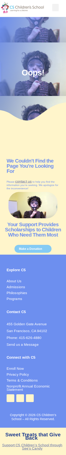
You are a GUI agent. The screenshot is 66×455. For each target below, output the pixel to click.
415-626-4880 (30, 338)
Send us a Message (23, 345)
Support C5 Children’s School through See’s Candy (32, 446)
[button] (55, 7)
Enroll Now (15, 368)
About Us (14, 281)
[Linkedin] (30, 398)
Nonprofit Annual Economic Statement (28, 388)
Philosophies (17, 293)
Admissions (16, 287)
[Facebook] (10, 398)
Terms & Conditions (22, 380)
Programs (14, 299)
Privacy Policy (18, 374)
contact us (23, 181)
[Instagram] (20, 398)
